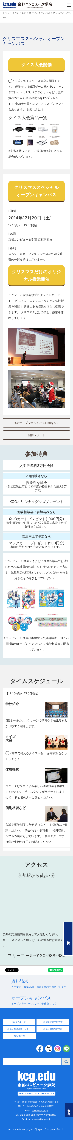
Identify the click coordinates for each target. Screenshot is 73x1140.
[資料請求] (68, 939)
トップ (6, 12)
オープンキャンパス (39, 12)
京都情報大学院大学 (53, 1022)
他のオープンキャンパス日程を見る (37, 423)
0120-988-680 (30, 1106)
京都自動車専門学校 (53, 1029)
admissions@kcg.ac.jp (40, 1119)
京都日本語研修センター (19, 1029)
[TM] (36, 1083)
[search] (66, 1061)
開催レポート (36, 435)
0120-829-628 (27, 1114)
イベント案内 (19, 12)
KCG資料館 (19, 1036)
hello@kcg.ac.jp (40, 1110)
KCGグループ (19, 1022)
